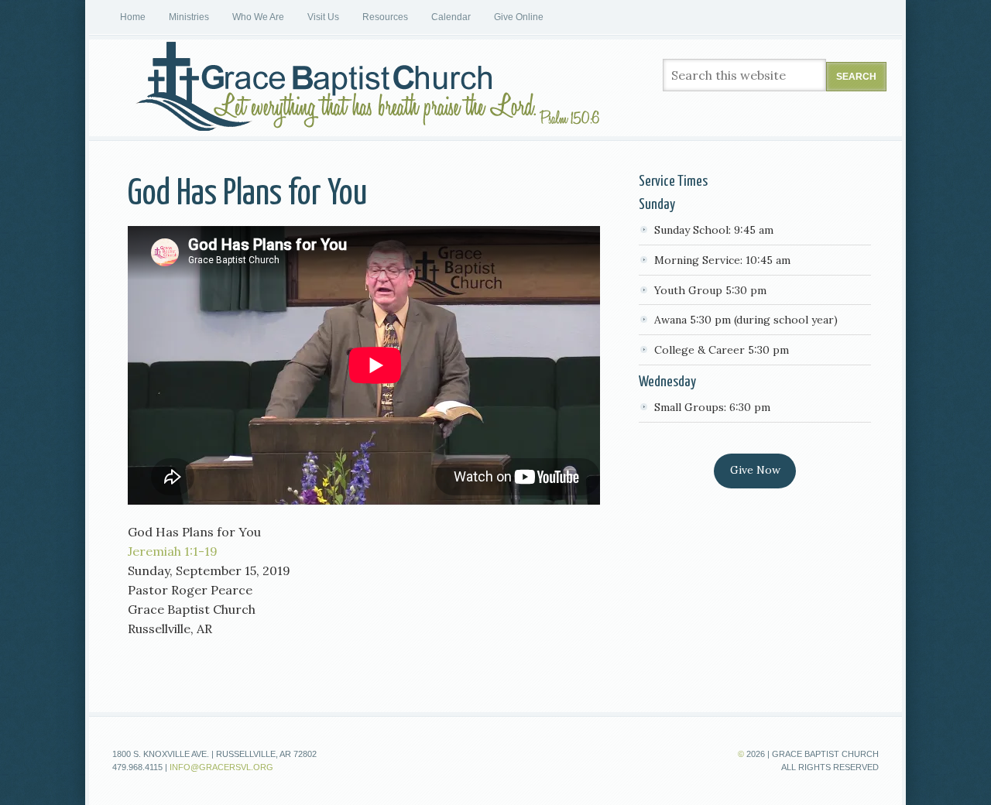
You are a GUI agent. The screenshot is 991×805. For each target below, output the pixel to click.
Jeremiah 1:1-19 (173, 551)
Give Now (755, 470)
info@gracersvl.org (221, 767)
